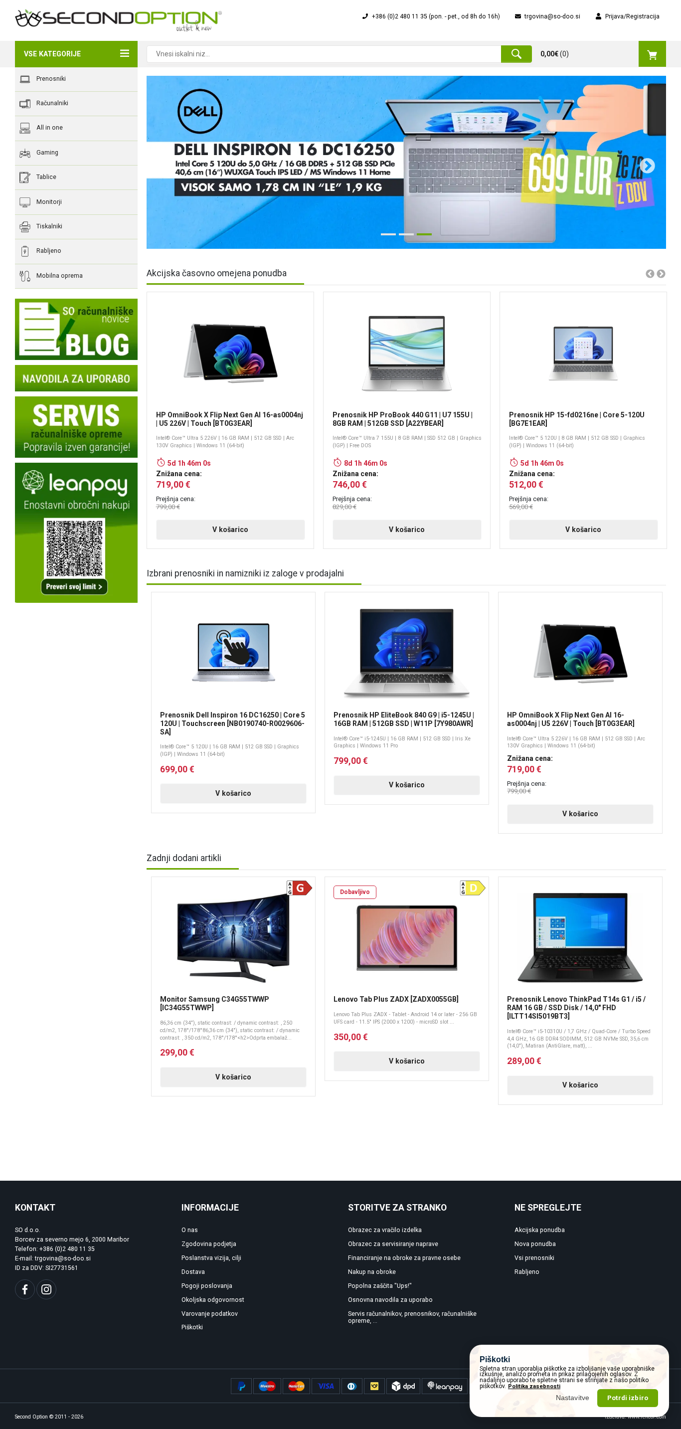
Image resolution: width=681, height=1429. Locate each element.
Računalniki (51, 103)
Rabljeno (48, 251)
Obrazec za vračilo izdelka (385, 1230)
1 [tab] (386, 238)
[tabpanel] (406, 162)
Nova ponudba (535, 1244)
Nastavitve (573, 1398)
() (554, 54)
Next (644, 163)
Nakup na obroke (372, 1271)
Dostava (193, 1271)
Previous (161, 163)
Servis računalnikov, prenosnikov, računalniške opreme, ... (412, 1317)
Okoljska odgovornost (212, 1299)
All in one (49, 128)
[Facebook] (25, 1289)
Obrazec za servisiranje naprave (393, 1244)
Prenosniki (50, 78)
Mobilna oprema (59, 275)
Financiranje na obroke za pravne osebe (404, 1257)
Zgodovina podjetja (208, 1244)
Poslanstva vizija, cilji (211, 1257)
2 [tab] (404, 238)
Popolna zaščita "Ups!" (380, 1285)
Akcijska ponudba (539, 1230)
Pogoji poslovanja (206, 1285)
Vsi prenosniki (534, 1257)
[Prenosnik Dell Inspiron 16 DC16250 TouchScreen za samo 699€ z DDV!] (406, 162)
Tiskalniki (48, 226)
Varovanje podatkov (209, 1313)
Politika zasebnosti (534, 1386)
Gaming (46, 152)
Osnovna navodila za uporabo (390, 1299)
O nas (189, 1230)
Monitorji (48, 201)
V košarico (230, 530)
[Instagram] (46, 1289)
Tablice (45, 177)
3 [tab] (422, 238)
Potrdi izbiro (627, 1398)
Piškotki (192, 1327)
